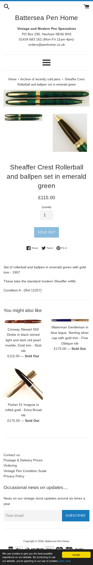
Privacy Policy (14, 476)
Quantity (47, 207)
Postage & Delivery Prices (23, 460)
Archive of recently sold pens (40, 79)
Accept (76, 554)
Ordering (10, 465)
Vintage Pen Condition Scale (25, 471)
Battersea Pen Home (46, 17)
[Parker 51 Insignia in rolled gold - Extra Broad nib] (23, 382)
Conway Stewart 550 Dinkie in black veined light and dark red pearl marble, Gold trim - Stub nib (23, 340)
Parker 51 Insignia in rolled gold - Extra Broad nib (23, 410)
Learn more (64, 561)
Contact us (12, 455)
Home (12, 79)
